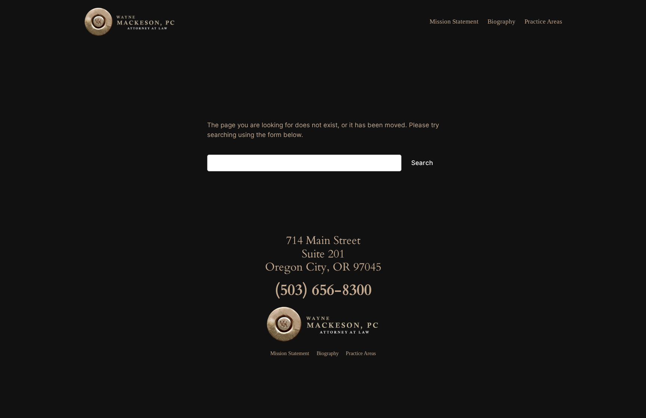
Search (422, 163)
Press (323, 368)
